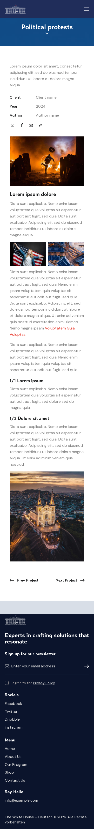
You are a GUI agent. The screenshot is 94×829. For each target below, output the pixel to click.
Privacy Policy (44, 683)
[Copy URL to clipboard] (40, 125)
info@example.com (21, 800)
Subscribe (85, 666)
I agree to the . (33, 683)
